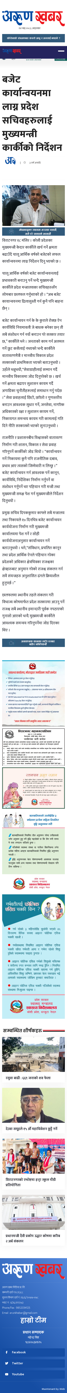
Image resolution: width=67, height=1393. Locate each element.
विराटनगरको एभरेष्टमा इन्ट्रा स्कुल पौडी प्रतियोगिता (31, 1182)
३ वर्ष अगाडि (34, 163)
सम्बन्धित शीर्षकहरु (22, 1031)
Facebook (19, 1352)
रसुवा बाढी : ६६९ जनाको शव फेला (28, 1078)
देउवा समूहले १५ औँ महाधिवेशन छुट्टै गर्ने (31, 1129)
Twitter (17, 1363)
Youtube (18, 1374)
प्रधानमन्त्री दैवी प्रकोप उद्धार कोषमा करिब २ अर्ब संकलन (33, 1238)
